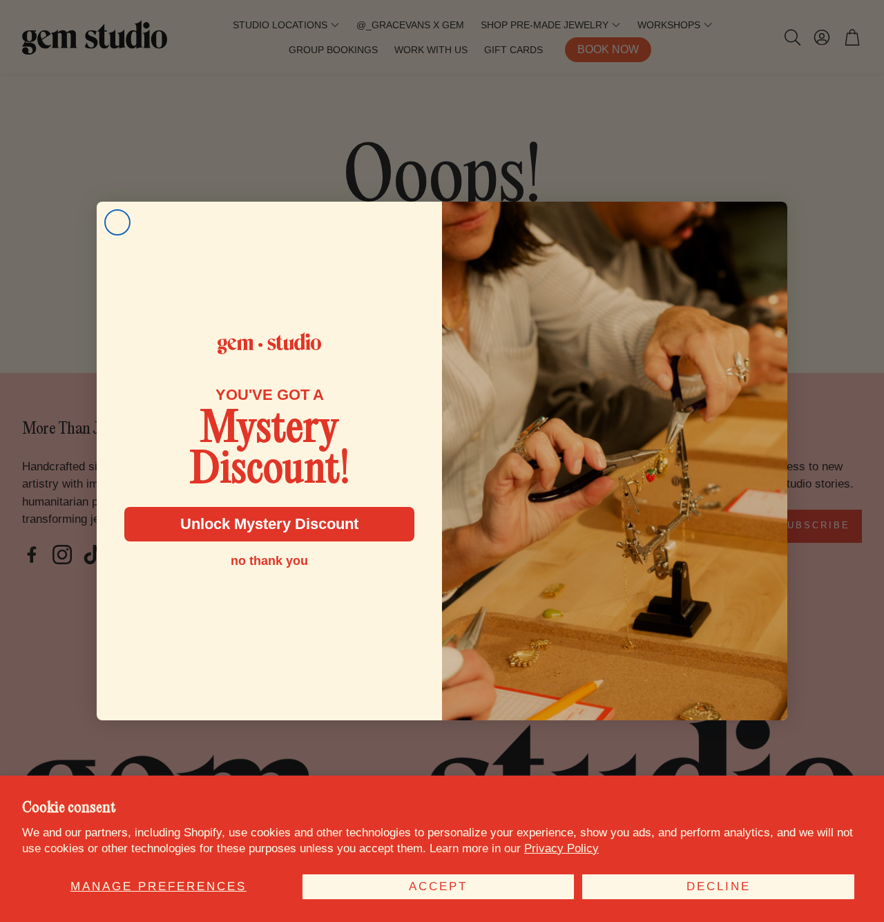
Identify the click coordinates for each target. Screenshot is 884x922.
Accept (438, 886)
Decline (718, 886)
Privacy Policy (561, 848)
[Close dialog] (117, 222)
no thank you (269, 561)
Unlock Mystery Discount (269, 523)
